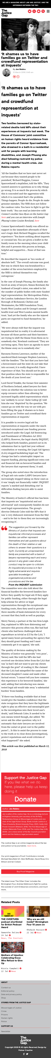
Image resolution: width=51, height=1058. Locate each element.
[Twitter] (27, 1054)
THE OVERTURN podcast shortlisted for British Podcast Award (11, 923)
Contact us (6, 987)
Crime (3, 1011)
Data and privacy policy (11, 994)
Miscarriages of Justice (11, 1008)
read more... (32, 846)
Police (4, 1021)
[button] (43, 11)
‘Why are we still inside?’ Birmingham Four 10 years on (37, 922)
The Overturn (15, 938)
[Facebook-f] (24, 1054)
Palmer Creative (25, 1050)
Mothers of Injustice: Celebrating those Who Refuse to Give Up (12, 959)
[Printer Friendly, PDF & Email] (3, 769)
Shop (3, 998)
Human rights (7, 1018)
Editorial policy (7, 991)
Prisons (4, 1014)
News (3, 938)
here (3, 217)
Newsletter (5, 1031)
